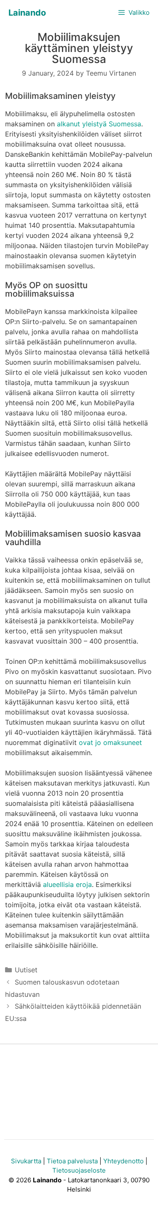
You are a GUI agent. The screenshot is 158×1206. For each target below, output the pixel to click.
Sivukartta (26, 1161)
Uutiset (26, 970)
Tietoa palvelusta (72, 1161)
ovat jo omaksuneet (110, 742)
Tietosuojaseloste (79, 1170)
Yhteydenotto (123, 1161)
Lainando (27, 13)
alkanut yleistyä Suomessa (99, 124)
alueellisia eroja (67, 884)
